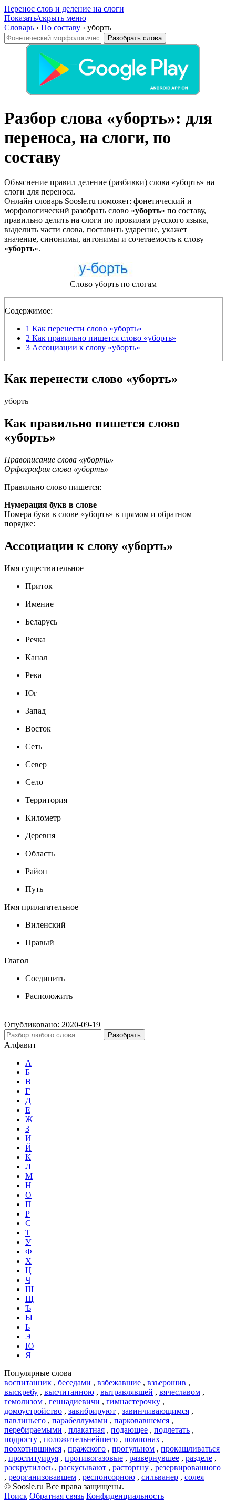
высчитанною (69, 1392)
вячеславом (179, 1392)
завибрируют (92, 1410)
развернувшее (154, 1458)
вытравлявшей (126, 1392)
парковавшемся (141, 1420)
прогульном (133, 1448)
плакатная (86, 1429)
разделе (199, 1458)
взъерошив (166, 1382)
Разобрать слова (135, 38)
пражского (87, 1448)
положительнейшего (81, 1439)
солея (194, 1476)
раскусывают (82, 1467)
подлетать (172, 1429)
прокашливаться (190, 1448)
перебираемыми (33, 1429)
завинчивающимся (155, 1410)
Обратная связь (56, 1495)
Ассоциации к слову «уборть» (83, 347)
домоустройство (33, 1410)
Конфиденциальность (125, 1495)
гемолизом (23, 1401)
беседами (74, 1382)
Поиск (15, 1495)
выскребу (21, 1392)
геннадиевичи (74, 1401)
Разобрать (124, 1035)
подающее (129, 1429)
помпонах (142, 1439)
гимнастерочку (133, 1401)
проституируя (33, 1458)
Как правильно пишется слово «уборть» (101, 338)
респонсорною (109, 1476)
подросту (20, 1439)
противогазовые (94, 1458)
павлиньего (25, 1420)
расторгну (130, 1467)
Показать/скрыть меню (45, 18)
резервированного (188, 1467)
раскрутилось (28, 1467)
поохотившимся (32, 1448)
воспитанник (28, 1382)
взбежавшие (119, 1382)
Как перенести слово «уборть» (84, 328)
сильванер (159, 1476)
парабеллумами (80, 1420)
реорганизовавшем (42, 1476)
